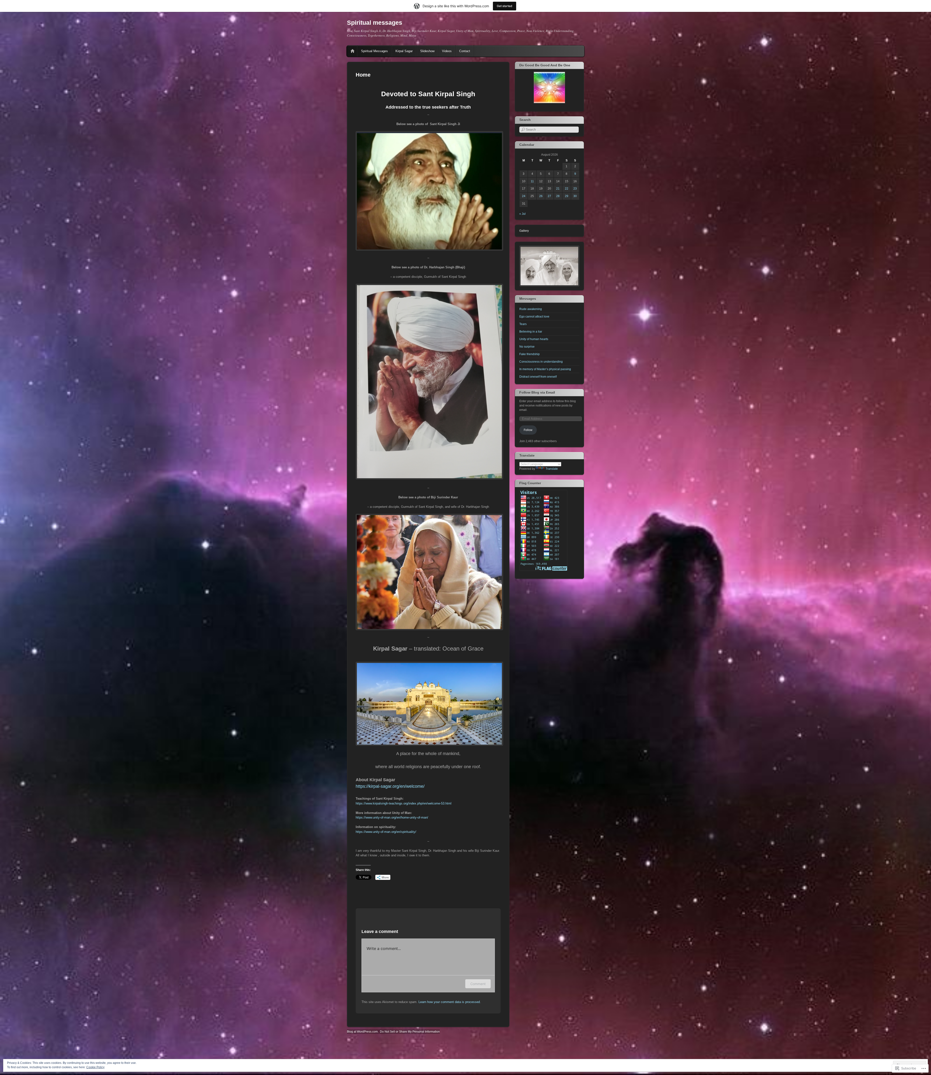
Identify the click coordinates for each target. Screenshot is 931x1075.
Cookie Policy (95, 1067)
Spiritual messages (374, 22)
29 (566, 196)
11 (532, 181)
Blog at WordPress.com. (362, 1031)
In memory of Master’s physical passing (545, 369)
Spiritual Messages (374, 51)
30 (575, 196)
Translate (552, 468)
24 (523, 196)
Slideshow (427, 51)
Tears (523, 324)
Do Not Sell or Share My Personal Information (410, 1031)
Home (352, 51)
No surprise (527, 346)
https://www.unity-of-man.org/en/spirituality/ (386, 832)
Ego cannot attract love (534, 316)
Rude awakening (530, 309)
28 (558, 196)
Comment (478, 984)
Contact (464, 51)
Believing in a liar (530, 331)
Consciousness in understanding (541, 361)
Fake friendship (529, 354)
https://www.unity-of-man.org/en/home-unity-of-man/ (392, 817)
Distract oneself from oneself (538, 376)
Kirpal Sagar (404, 51)
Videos (447, 51)
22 (566, 188)
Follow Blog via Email (537, 392)
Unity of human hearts (533, 339)
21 (558, 188)
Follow (528, 430)
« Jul (522, 213)
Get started (504, 6)
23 (575, 188)
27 (549, 196)
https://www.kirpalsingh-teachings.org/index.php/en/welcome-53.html (403, 803)
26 (541, 196)
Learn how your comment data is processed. (449, 1002)
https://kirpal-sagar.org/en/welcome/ (390, 786)
